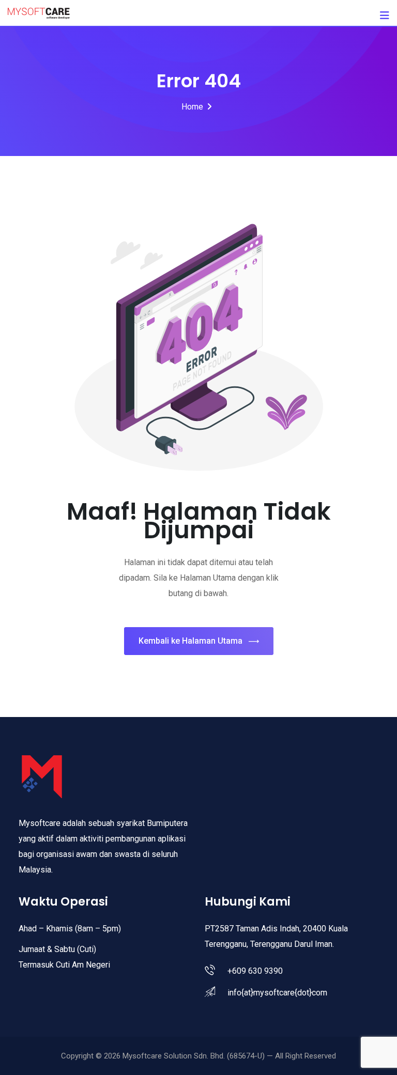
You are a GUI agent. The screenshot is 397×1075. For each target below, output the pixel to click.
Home (192, 107)
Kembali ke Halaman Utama (190, 641)
